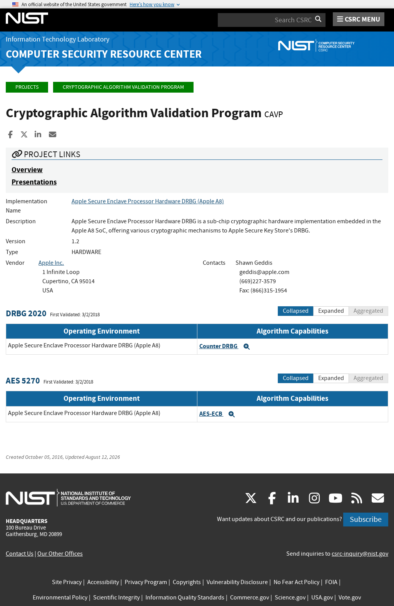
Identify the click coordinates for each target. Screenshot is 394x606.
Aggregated (368, 311)
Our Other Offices (60, 554)
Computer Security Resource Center (104, 54)
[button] (247, 346)
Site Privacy (67, 582)
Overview (27, 169)
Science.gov (290, 597)
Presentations (34, 182)
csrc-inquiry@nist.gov (360, 554)
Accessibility (103, 582)
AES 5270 (23, 381)
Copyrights (187, 582)
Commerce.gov (249, 597)
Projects (26, 87)
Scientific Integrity (116, 597)
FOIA (331, 582)
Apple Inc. (51, 263)
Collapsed (296, 311)
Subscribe (366, 519)
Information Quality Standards (184, 597)
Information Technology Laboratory (57, 39)
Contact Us (19, 554)
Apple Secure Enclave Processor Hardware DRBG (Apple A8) (148, 201)
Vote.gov (350, 597)
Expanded (331, 311)
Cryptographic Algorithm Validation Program (123, 87)
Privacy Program (146, 582)
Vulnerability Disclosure (237, 582)
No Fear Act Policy (296, 582)
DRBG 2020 (26, 313)
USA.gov (322, 597)
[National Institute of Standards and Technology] (68, 497)
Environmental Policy (60, 597)
